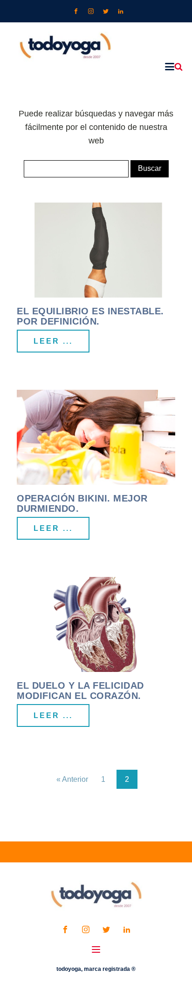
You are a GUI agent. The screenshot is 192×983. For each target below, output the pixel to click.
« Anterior (72, 779)
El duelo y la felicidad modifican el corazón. (80, 690)
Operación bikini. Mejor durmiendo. (82, 503)
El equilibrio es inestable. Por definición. (90, 316)
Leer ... (53, 341)
